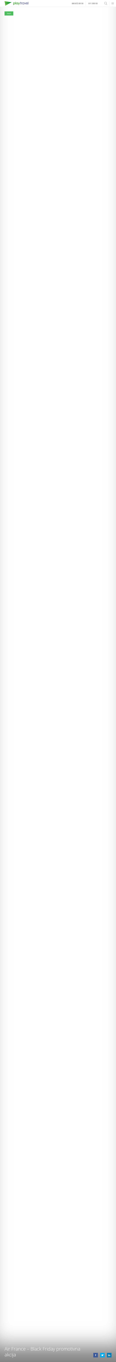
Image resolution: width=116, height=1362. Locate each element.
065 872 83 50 (77, 3)
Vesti (9, 13)
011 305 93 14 (94, 3)
